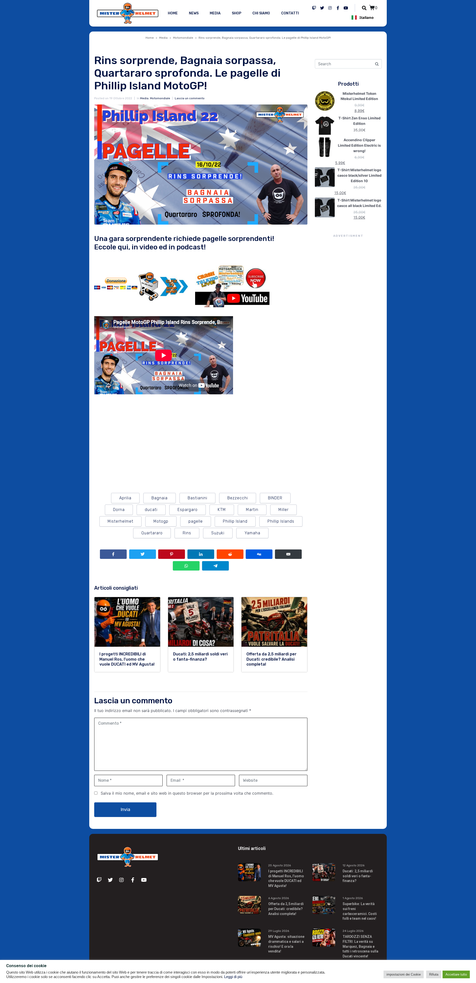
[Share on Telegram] (215, 566)
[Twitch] (314, 8)
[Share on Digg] (259, 554)
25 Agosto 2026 (279, 865)
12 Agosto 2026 (353, 865)
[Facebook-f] (338, 8)
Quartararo (152, 533)
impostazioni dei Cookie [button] (404, 974)
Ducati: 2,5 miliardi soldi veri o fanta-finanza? (358, 876)
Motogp (160, 521)
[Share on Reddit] (230, 554)
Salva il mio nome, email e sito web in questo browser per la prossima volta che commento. (187, 793)
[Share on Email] (288, 554)
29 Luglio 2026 (278, 931)
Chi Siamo (261, 13)
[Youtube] (346, 8)
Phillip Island (235, 521)
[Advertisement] (348, 329)
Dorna (119, 509)
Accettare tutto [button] (456, 974)
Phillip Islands (281, 521)
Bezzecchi (237, 498)
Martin (252, 509)
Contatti (290, 13)
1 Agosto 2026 (353, 898)
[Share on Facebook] (113, 554)
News (194, 13)
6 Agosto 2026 (278, 898)
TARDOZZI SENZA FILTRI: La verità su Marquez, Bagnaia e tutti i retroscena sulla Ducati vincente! (360, 946)
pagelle (195, 521)
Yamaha (252, 533)
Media (215, 13)
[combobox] (362, 17)
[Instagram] (330, 8)
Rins (187, 533)
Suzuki (217, 533)
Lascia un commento (190, 98)
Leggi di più (233, 977)
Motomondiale (160, 98)
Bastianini (197, 498)
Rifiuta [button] (433, 974)
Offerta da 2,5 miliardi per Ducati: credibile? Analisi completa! (286, 908)
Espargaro (188, 509)
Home (173, 13)
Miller (283, 509)
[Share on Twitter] (142, 554)
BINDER (275, 498)
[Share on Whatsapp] (186, 566)
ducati (151, 509)
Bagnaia (159, 498)
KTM (222, 509)
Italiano (366, 17)
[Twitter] (322, 8)
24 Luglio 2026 (353, 931)
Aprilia (125, 498)
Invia (125, 809)
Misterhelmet (120, 521)
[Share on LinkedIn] (200, 554)
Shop (236, 13)
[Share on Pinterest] (171, 554)
